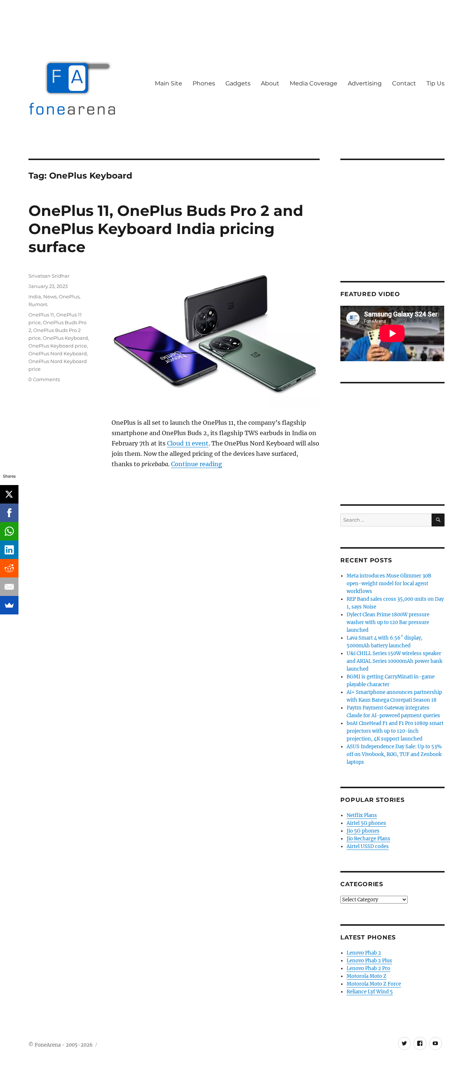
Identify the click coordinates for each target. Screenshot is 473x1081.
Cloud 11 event (187, 443)
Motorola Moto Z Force (374, 984)
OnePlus (69, 296)
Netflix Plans (362, 815)
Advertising (365, 83)
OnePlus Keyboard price (57, 346)
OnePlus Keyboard (65, 338)
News (50, 296)
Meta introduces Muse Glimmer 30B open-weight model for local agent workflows (389, 583)
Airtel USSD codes (368, 846)
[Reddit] (9, 568)
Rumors (37, 304)
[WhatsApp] (9, 531)
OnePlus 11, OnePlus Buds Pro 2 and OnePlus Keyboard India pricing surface (165, 228)
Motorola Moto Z (367, 976)
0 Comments (44, 379)
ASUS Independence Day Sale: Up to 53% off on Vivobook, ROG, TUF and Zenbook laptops (394, 754)
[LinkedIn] (9, 549)
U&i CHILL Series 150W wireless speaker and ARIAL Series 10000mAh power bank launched (394, 661)
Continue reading (196, 464)
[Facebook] (9, 513)
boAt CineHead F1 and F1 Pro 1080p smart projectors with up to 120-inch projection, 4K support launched (395, 731)
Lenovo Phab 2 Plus (369, 961)
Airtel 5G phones (366, 823)
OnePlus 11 (41, 315)
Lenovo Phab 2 (364, 953)
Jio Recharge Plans (368, 839)
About (270, 83)
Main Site (168, 83)
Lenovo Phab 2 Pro (368, 968)
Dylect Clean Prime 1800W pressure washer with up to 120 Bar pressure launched (388, 622)
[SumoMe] (9, 605)
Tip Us (435, 83)
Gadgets (238, 83)
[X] (9, 494)
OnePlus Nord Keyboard (57, 353)
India (34, 296)
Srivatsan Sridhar (48, 276)
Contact (404, 83)
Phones (204, 83)
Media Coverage (313, 83)
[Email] (9, 586)
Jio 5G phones (363, 831)
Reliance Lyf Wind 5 (370, 992)
